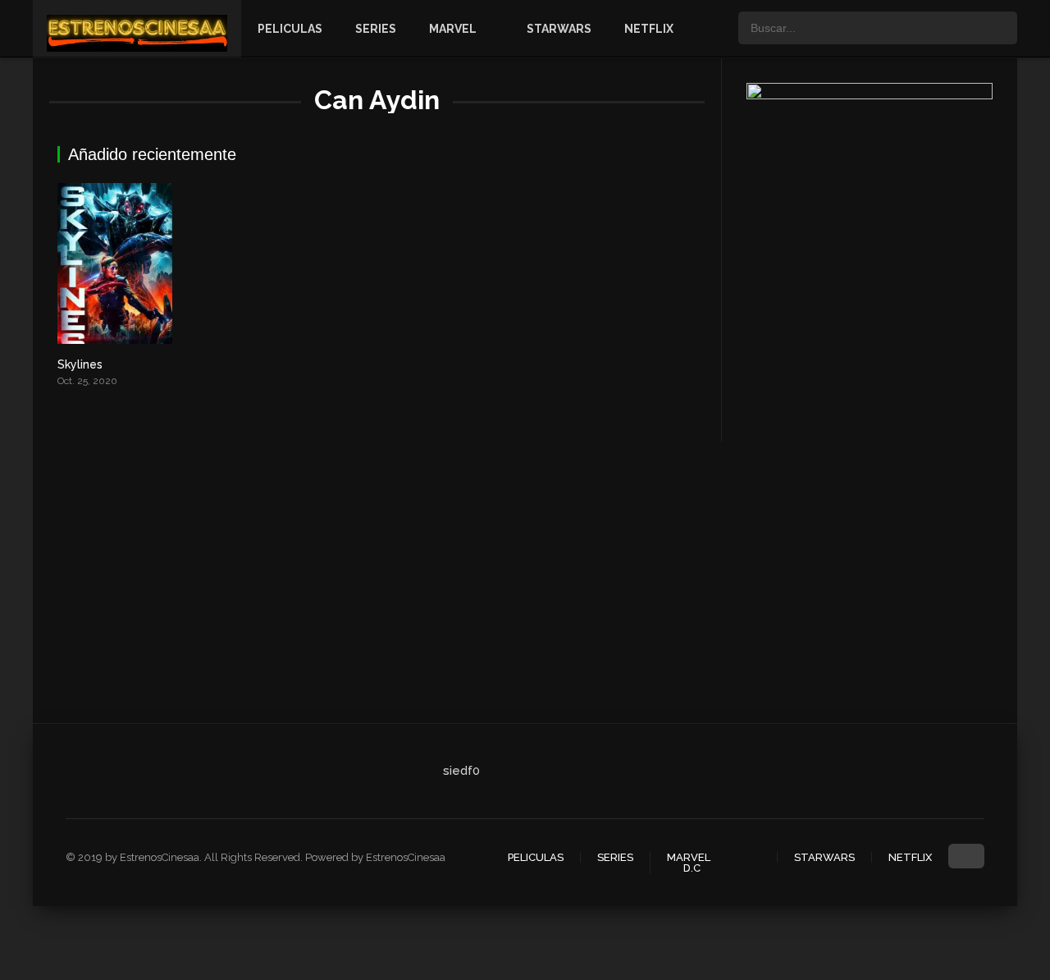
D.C (692, 868)
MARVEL (453, 28)
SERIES (375, 28)
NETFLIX (648, 28)
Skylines (80, 364)
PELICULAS (290, 28)
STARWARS (559, 28)
